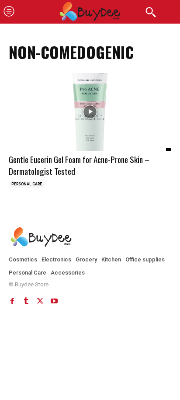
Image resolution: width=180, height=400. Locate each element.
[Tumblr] (26, 300)
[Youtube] (54, 300)
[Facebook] (12, 300)
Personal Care (26, 184)
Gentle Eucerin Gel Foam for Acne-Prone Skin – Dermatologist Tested (79, 165)
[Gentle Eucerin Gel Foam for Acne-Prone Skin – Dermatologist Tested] (90, 112)
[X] (40, 300)
